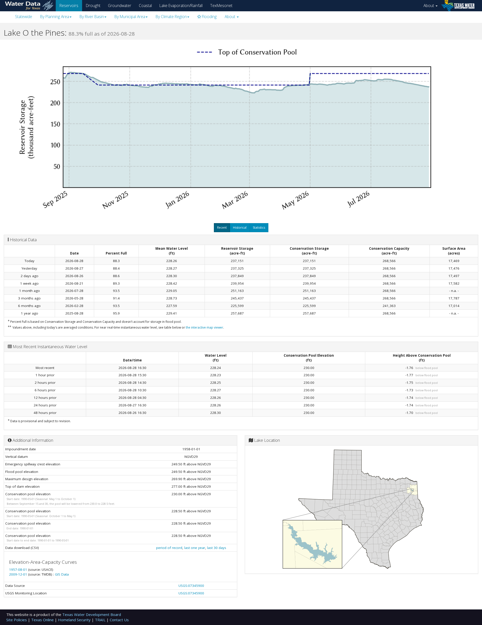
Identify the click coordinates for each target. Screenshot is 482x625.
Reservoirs (68, 5)
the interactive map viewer (204, 327)
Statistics (259, 227)
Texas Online (43, 619)
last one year (194, 547)
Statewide (23, 16)
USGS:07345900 (191, 585)
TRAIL (100, 619)
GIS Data (62, 574)
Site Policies (17, 619)
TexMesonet (221, 5)
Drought (93, 5)
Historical (240, 227)
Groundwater (119, 5)
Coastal (145, 5)
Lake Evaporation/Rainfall (181, 5)
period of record (169, 547)
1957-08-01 (18, 569)
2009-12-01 (18, 574)
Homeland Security (75, 619)
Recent (222, 227)
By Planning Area (54, 16)
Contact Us (119, 619)
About (429, 5)
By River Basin (92, 16)
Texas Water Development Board (91, 614)
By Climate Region (171, 16)
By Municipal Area (129, 16)
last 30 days (216, 547)
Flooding (209, 16)
